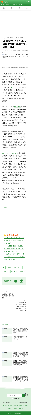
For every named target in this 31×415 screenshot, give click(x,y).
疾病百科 (25, 405)
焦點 (2, 5)
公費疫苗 (13, 153)
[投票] (8, 207)
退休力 (9, 408)
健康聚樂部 (13, 405)
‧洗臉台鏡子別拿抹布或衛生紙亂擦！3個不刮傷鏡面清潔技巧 (14, 240)
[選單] (29, 1)
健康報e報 (16, 398)
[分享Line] (12, 8)
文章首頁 (15, 408)
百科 (25, 5)
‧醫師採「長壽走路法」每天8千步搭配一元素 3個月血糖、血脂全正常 (14, 257)
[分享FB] (4, 8)
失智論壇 (14, 5)
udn (3, 38)
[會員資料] (26, 1)
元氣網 (7, 38)
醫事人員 (14, 87)
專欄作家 (21, 408)
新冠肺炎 (12, 38)
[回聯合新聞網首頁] (2, 2)
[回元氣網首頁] (6, 2)
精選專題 (19, 405)
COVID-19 (6, 153)
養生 (7, 5)
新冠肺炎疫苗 (18, 268)
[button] (28, 4)
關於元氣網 (6, 405)
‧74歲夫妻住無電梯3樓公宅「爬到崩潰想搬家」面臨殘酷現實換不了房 (14, 248)
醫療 (20, 5)
